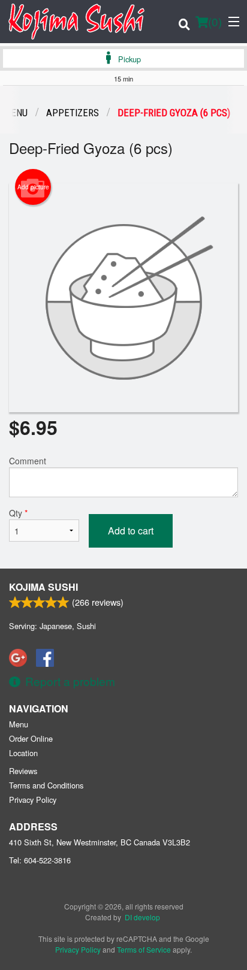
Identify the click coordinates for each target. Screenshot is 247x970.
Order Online (31, 738)
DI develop (142, 917)
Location (23, 753)
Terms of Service (144, 949)
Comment (27, 461)
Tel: (40, 860)
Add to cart (130, 530)
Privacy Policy (32, 799)
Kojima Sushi (43, 587)
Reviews (23, 770)
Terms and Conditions (46, 785)
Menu (18, 724)
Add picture (33, 187)
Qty (18, 513)
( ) (215, 21)
